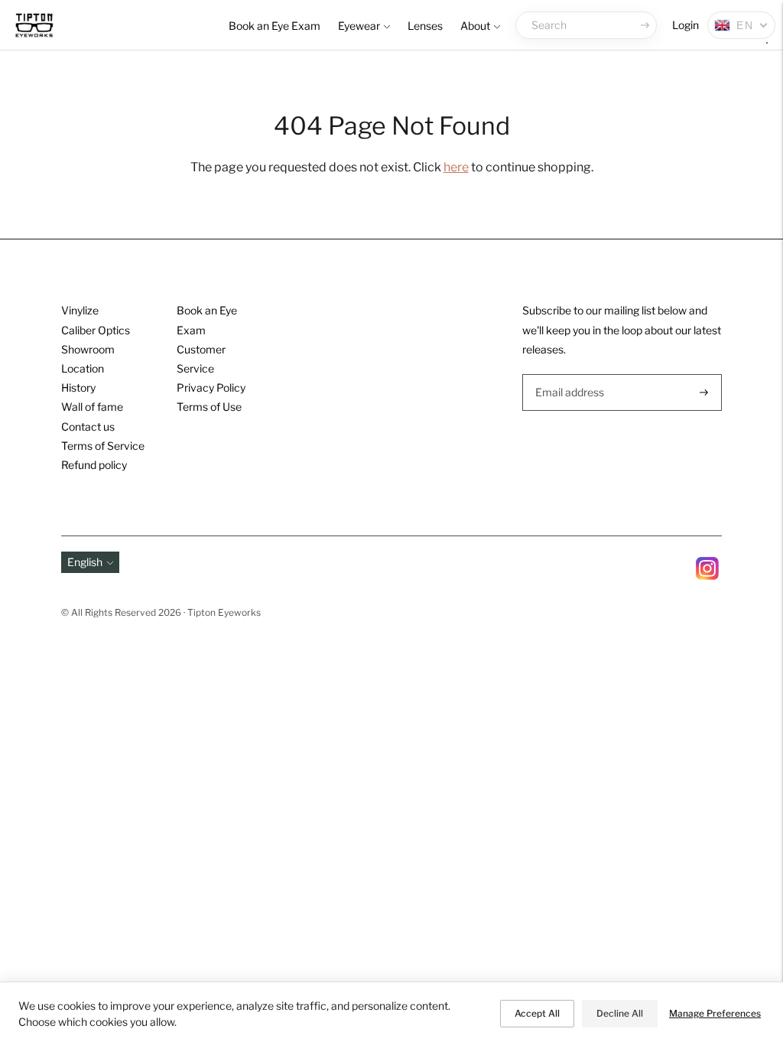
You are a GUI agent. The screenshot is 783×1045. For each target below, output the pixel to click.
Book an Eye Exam (274, 25)
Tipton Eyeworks (224, 612)
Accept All (537, 1013)
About (475, 25)
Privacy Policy (211, 387)
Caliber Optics (95, 330)
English (84, 561)
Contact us (88, 426)
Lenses (425, 25)
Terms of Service (103, 445)
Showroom (88, 349)
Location (82, 368)
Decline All (619, 1013)
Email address (568, 373)
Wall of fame (92, 406)
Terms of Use (209, 406)
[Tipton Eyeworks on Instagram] (707, 575)
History (78, 387)
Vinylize (80, 310)
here (456, 167)
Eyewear (359, 25)
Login (685, 24)
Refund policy (94, 464)
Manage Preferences (715, 1013)
